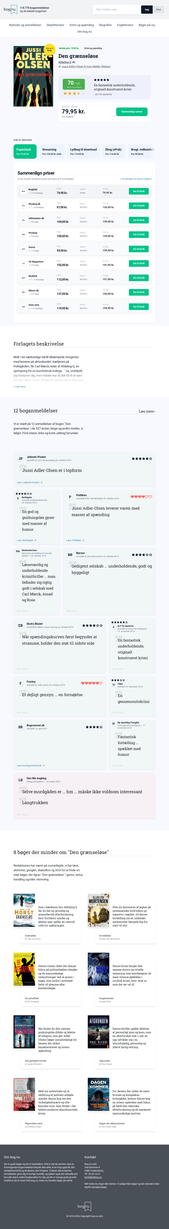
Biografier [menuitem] (105, 25)
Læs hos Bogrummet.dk (29, 765)
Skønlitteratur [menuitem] (55, 25)
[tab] (25, 151)
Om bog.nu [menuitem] (84, 31)
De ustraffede (32, 998)
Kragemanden (106, 998)
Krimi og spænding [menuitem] (82, 25)
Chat (158, 9)
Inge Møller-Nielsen (98, 66)
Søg (147, 9)
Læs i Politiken (73, 540)
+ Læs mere (19, 386)
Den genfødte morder (36, 1061)
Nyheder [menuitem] (25, 25)
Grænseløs (30, 935)
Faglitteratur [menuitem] (125, 25)
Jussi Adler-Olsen (72, 66)
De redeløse (105, 935)
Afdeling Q (64, 62)
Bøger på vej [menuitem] (147, 25)
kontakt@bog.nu (93, 1177)
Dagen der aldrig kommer (112, 1123)
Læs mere (147, 411)
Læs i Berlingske (25, 540)
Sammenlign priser (131, 111)
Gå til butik (139, 191)
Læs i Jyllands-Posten (28, 482)
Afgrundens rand (33, 1123)
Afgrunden (104, 1061)
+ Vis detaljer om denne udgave (136, 179)
